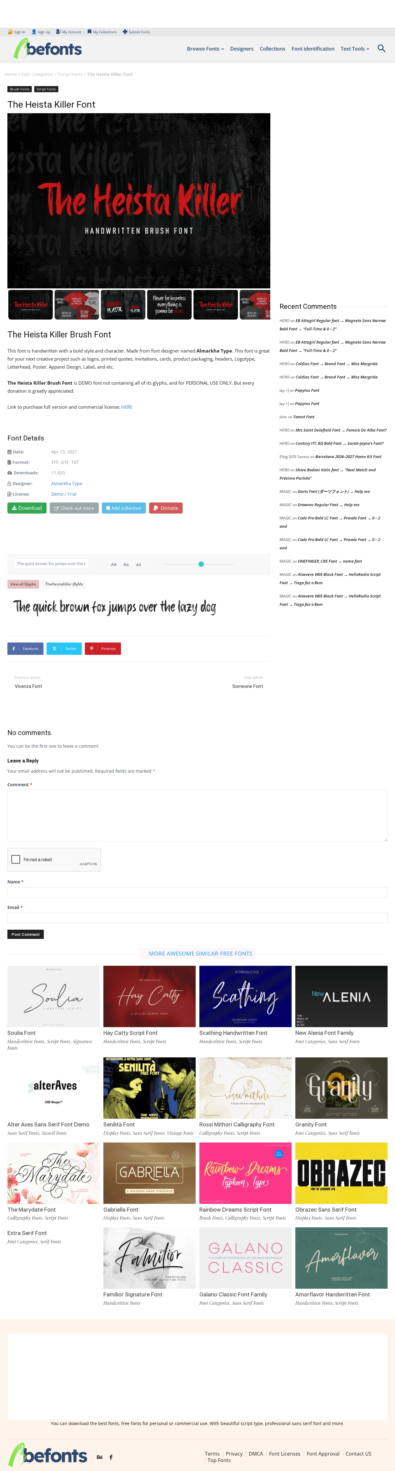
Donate (169, 508)
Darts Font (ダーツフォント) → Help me (334, 491)
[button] (381, 50)
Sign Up (40, 32)
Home (11, 74)
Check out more (77, 508)
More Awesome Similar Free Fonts (200, 953)
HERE (127, 407)
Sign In (17, 32)
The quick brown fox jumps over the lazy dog (115, 606)
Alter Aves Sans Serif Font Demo (48, 1124)
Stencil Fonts (54, 1133)
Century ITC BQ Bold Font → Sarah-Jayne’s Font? (340, 443)
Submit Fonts (139, 32)
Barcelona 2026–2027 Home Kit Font (348, 456)
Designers (242, 48)
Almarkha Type (66, 483)
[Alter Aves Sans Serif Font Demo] (53, 1088)
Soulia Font (21, 1033)
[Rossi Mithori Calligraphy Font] (245, 1088)
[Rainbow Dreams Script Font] (245, 1173)
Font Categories (37, 74)
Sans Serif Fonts (344, 1041)
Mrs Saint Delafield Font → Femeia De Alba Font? (341, 430)
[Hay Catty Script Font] (149, 996)
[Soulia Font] (53, 996)
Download (30, 508)
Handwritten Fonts (25, 1041)
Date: (18, 452)
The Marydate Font (31, 1209)
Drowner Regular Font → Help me (329, 504)
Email (15, 907)
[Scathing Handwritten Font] (245, 996)
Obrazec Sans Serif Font (326, 1209)
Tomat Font (303, 416)
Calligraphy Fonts (216, 1133)
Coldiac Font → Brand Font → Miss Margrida (337, 363)
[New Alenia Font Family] (341, 996)
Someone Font (247, 686)
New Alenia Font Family (324, 1033)
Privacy (234, 1454)
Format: (21, 462)
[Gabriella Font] (149, 1173)
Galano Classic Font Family (233, 1294)
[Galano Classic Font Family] (245, 1258)
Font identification (313, 48)
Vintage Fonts (180, 1133)
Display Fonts (116, 1133)
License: (21, 494)
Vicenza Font (28, 686)
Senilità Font (119, 1124)
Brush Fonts (19, 89)
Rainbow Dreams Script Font (235, 1209)
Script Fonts (70, 74)
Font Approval (323, 1454)
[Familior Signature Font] (149, 1258)
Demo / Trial (64, 494)
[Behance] (99, 1457)
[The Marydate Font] (53, 1173)
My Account (71, 32)
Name (15, 882)
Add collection (126, 508)
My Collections (105, 32)
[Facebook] (111, 1457)
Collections (272, 48)
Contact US (359, 1454)
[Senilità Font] (149, 1088)
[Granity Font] (341, 1088)
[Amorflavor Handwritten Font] (341, 1258)
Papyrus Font (307, 390)
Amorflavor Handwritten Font (332, 1294)
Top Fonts (219, 1460)
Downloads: (26, 473)
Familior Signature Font (133, 1294)
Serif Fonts (50, 1241)
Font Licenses (285, 1454)
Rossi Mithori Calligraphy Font (237, 1124)
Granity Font (311, 1124)
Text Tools (353, 48)
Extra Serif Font (27, 1233)
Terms (212, 1454)
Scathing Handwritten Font (233, 1033)
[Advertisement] (326, 187)
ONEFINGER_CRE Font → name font (330, 561)
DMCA (256, 1454)
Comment (19, 784)
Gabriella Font (121, 1209)
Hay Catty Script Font (130, 1033)
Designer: (22, 483)
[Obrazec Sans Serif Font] (341, 1173)
